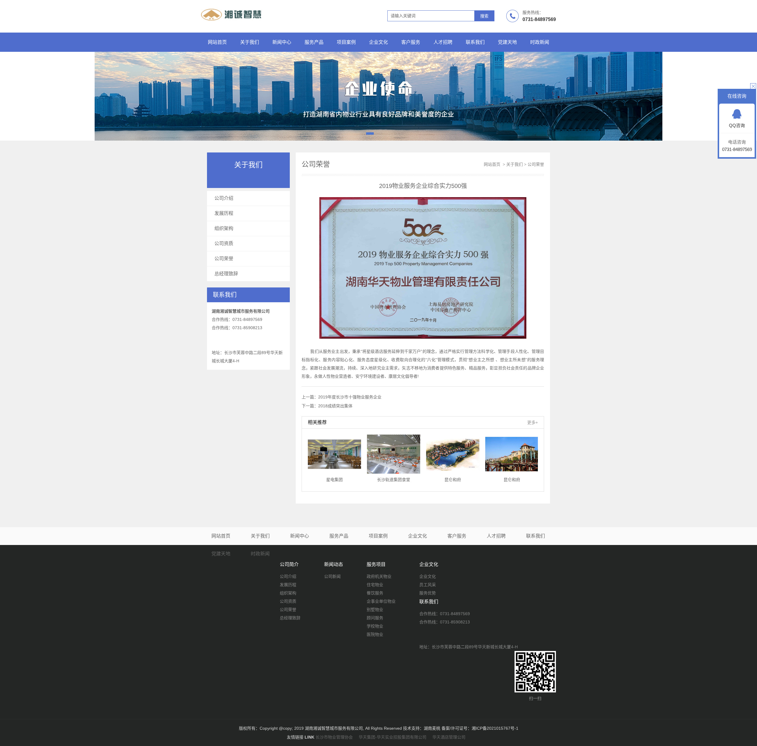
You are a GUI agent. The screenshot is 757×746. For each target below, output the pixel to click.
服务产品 (314, 42)
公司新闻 (332, 576)
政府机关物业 (379, 576)
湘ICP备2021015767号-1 (495, 728)
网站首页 (217, 42)
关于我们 (249, 42)
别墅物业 (375, 609)
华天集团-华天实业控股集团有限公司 (392, 737)
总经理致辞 (226, 273)
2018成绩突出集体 (335, 405)
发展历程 (223, 213)
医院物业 (375, 634)
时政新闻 (539, 42)
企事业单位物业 (381, 601)
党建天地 (507, 42)
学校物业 (375, 626)
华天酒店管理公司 (448, 737)
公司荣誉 (223, 258)
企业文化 (378, 42)
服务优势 (427, 593)
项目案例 (346, 42)
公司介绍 (223, 198)
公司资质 (223, 243)
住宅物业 (375, 584)
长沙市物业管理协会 (334, 737)
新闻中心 (281, 42)
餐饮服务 (375, 593)
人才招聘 (443, 42)
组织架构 (223, 228)
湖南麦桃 (432, 728)
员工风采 (427, 584)
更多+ (532, 422)
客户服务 (410, 42)
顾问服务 (375, 617)
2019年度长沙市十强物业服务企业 (349, 397)
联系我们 (475, 42)
